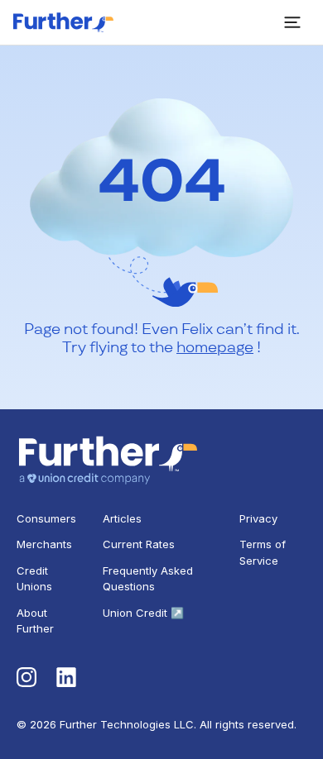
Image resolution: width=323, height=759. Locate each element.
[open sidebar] (292, 22)
